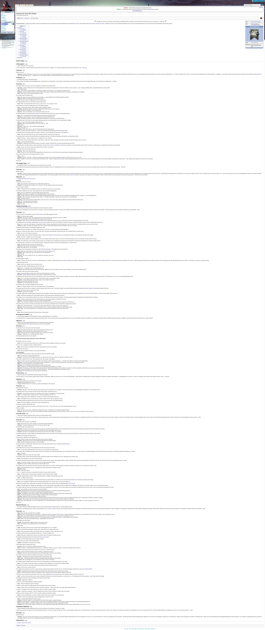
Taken (94, 260)
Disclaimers (142, 628)
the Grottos (59, 517)
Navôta (48, 224)
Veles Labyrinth (30, 323)
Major (46, 145)
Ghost (19, 90)
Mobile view (153, 628)
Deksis (103, 23)
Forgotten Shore (257, 74)
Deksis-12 (53, 145)
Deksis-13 (59, 145)
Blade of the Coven (53, 235)
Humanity (62, 158)
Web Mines (73, 479)
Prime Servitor (98, 23)
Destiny (5, 44)
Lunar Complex (38, 380)
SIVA (109, 260)
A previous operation (27, 274)
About (130, 628)
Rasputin (256, 45)
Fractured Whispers (254, 24)
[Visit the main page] (7, 6)
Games (2, 14)
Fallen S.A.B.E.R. (76, 23)
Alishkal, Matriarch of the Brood (91, 288)
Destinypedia (3, 25)
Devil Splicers (103, 260)
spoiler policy (137, 7)
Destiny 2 (252, 42)
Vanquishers (48, 249)
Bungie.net (3, 30)
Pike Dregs (67, 443)
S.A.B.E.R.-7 (18, 472)
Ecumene (8, 39)
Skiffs (33, 85)
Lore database (4, 20)
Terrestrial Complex (63, 130)
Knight (30, 222)
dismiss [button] (260, 7)
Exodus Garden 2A (27, 178)
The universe (3, 18)
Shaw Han (84, 67)
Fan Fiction (27, 18)
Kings (70, 260)
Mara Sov (9, 37)
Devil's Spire (24, 207)
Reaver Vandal (35, 113)
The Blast (38, 214)
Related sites (3, 28)
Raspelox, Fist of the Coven (40, 222)
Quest (31, 23)
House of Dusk (92, 23)
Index (22, 18)
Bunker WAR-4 (89, 569)
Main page (126, 628)
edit (26, 61)
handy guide (150, 9)
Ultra (27, 222)
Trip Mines (80, 479)
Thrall (43, 249)
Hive (5, 38)
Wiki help (3, 27)
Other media (3, 15)
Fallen (256, 44)
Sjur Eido (5, 37)
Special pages (134, 628)
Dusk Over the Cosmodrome (256, 21)
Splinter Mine (19, 437)
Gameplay (3, 17)
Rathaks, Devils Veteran (70, 483)
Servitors (71, 174)
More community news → (138, 10)
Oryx (11, 39)
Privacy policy (147, 628)
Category (18, 625)
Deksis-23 (51, 574)
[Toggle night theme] (252, 0)
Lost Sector (33, 178)
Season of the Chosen (26, 622)
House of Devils (63, 260)
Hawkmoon (12, 41)
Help (138, 628)
